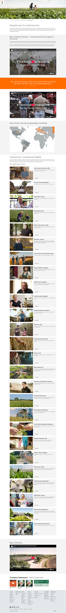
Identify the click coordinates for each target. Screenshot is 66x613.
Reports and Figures (47, 598)
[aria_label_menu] (63, 2)
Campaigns (11, 595)
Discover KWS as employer (23, 594)
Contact (11, 609)
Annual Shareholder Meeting (31, 603)
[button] (13, 584)
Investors (29, 591)
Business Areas (18, 591)
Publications (29, 596)
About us (11, 593)
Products (16, 593)
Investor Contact (30, 604)
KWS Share (29, 593)
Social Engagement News (53, 596)
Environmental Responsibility (46, 595)
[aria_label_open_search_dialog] (60, 2)
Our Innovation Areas (38, 595)
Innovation (36, 591)
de (57, 2)
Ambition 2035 (46, 593)
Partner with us (37, 597)
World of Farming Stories (53, 599)
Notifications (29, 595)
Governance (46, 597)
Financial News (30, 594)
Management (12, 594)
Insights (36, 596)
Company (11, 591)
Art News (52, 594)
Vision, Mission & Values (12, 598)
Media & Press (53, 591)
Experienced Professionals (23, 596)
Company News (53, 593)
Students (22, 597)
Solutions (16, 594)
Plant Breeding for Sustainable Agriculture (39, 594)
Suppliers (30, 609)
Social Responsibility (47, 596)
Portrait (52, 597)
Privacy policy (26, 609)
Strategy (11, 596)
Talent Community (24, 603)
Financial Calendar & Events (31, 598)
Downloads (21, 609)
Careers (22, 591)
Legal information (15, 609)
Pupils (22, 598)
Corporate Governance (29, 600)
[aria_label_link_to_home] (2, 2)
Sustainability (46, 591)
